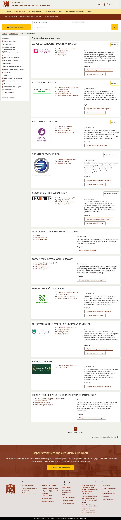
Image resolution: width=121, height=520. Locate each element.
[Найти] (115, 27)
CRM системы (66, 495)
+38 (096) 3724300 (41, 265)
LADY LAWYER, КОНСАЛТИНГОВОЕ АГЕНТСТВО (55, 231)
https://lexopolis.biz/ (64, 204)
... (94, 63)
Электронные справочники (66, 491)
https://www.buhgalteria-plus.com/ (68, 95)
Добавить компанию (16, 27)
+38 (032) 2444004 (63, 51)
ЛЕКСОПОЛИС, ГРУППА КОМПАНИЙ (49, 193)
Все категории (9, 97)
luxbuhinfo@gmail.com (64, 130)
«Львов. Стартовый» (49, 485)
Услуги (6, 75)
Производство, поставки (13, 78)
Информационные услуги (53, 11)
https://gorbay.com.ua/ (42, 269)
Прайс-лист (106, 496)
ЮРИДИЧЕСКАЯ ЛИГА (43, 361)
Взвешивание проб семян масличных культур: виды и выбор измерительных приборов (90, 489)
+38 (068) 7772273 (63, 330)
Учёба (6, 72)
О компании (106, 485)
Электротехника (10, 41)
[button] (110, 4)
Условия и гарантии (108, 493)
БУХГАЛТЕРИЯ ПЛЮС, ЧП (44, 82)
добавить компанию (60, 467)
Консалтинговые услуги (95, 74)
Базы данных (66, 487)
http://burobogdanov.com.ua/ (44, 405)
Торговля (7, 90)
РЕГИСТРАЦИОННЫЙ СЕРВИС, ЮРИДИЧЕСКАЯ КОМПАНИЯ (61, 324)
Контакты (90, 11)
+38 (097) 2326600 (63, 128)
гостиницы (81, 22)
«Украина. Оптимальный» (47, 494)
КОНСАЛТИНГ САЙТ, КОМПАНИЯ (48, 288)
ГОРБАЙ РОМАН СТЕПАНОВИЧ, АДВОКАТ (52, 259)
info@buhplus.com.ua (64, 93)
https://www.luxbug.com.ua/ (66, 132)
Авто (6, 38)
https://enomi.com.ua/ (64, 163)
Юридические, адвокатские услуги (99, 70)
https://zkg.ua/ (62, 55)
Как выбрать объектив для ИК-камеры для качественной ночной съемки (89, 499)
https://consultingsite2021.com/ (67, 298)
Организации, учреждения (13, 69)
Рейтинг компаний (11, 16)
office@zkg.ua (62, 53)
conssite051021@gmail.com (66, 296)
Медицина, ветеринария (12, 66)
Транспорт (8, 92)
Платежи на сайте (108, 499)
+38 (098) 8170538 (41, 237)
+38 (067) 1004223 (63, 200)
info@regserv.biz (63, 332)
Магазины (7, 63)
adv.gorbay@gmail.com (42, 267)
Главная (8, 11)
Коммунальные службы (12, 58)
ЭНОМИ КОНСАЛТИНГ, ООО (46, 154)
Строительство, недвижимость (9, 48)
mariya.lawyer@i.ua (41, 239)
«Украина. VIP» (47, 498)
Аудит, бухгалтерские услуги (97, 145)
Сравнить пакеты (48, 501)
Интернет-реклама (34, 11)
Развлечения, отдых (11, 84)
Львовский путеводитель (74, 11)
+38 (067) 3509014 (41, 401)
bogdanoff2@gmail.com (42, 403)
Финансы (7, 44)
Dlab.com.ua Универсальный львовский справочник (31, 4)
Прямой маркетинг (68, 497)
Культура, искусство (11, 61)
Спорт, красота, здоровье (13, 87)
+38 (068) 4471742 (63, 294)
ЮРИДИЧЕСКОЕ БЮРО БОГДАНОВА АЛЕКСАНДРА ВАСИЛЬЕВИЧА (64, 395)
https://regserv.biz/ (63, 334)
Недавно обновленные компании (31, 16)
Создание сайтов (68, 500)
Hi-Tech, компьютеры (11, 52)
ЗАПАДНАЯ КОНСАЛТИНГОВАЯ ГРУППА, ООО (54, 43)
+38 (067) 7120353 (63, 161)
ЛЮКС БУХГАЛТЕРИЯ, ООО (45, 121)
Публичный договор (109, 488)
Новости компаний (51, 16)
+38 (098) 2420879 (63, 91)
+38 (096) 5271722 (63, 367)
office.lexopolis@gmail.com (66, 202)
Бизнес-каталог (19, 11)
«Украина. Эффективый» (50, 491)
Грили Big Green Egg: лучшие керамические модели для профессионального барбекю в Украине (89, 509)
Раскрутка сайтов (68, 503)
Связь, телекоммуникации (13, 55)
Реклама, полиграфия (11, 81)
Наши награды (107, 491)
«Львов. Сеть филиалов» (50, 488)
